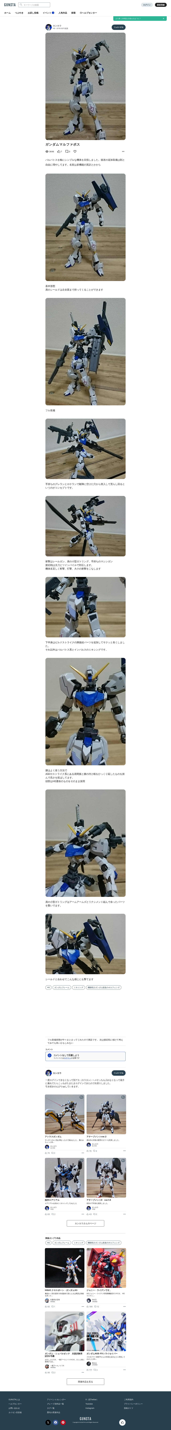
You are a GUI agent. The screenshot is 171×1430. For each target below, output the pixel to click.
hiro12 (94, 1300)
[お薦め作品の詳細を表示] (123, 151)
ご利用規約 (128, 1399)
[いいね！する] (122, 1422)
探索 (73, 12)
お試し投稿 (33, 12)
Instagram (90, 1408)
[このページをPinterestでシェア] (63, 1422)
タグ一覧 (51, 1408)
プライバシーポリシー (133, 1404)
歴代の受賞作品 (53, 1412)
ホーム (7, 12)
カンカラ (57, 25)
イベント (48, 12)
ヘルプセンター (89, 12)
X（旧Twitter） (92, 1399)
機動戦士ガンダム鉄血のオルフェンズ (104, 987)
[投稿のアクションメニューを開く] (82, 1153)
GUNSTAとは (14, 1399)
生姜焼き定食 (55, 1300)
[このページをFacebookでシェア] (55, 1422)
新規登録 (161, 5)
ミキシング (78, 987)
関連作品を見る (85, 1381)
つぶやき (19, 12)
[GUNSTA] (9, 5)
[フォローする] (119, 27)
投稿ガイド (128, 1408)
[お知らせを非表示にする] (163, 18)
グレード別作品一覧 (55, 1404)
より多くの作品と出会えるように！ (128, 18)
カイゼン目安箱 (15, 1412)
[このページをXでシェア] (48, 1422)
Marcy (94, 1363)
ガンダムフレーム (61, 987)
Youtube (89, 1404)
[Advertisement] (85, 1011)
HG (54, 28)
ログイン (147, 5)
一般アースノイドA (57, 1366)
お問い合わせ (14, 1408)
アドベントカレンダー (56, 1399)
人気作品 (63, 12)
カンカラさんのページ (85, 1223)
